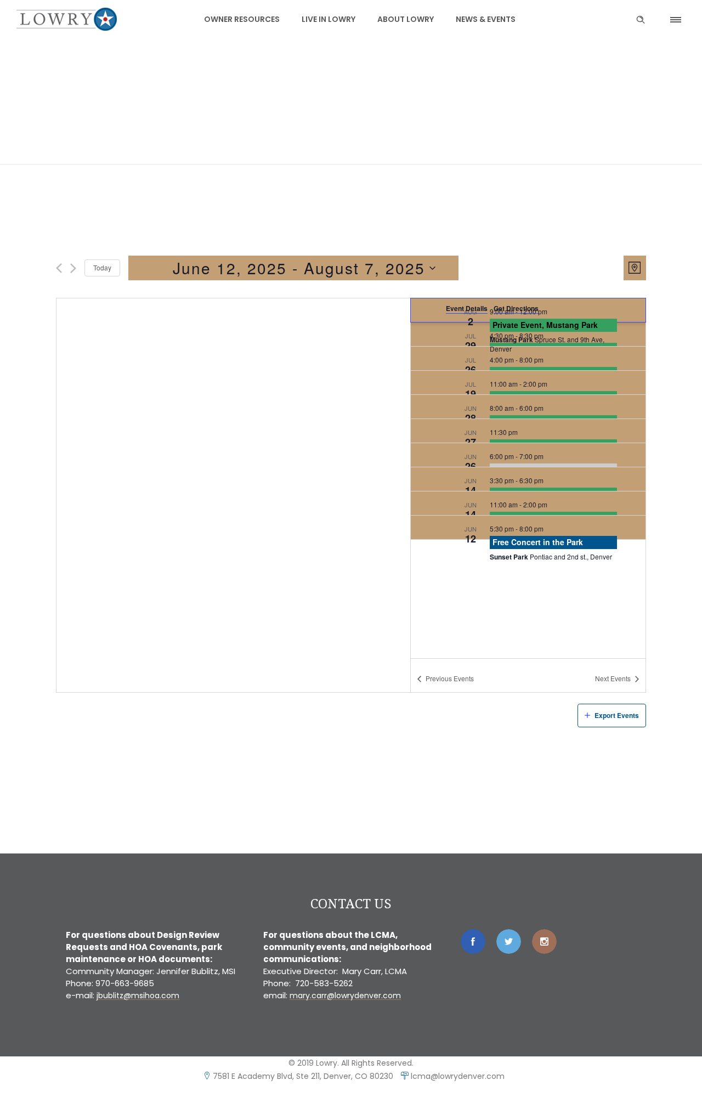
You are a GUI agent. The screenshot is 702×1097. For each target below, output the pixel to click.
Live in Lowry (328, 19)
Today (102, 267)
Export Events (617, 715)
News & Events (486, 19)
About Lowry (405, 19)
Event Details (467, 308)
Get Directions (516, 308)
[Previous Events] (59, 268)
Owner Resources (242, 19)
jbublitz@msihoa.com (138, 995)
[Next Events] (73, 268)
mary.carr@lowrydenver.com (345, 995)
